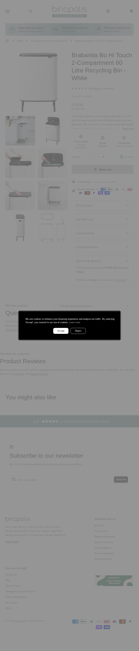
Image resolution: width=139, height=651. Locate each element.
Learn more (74, 322)
